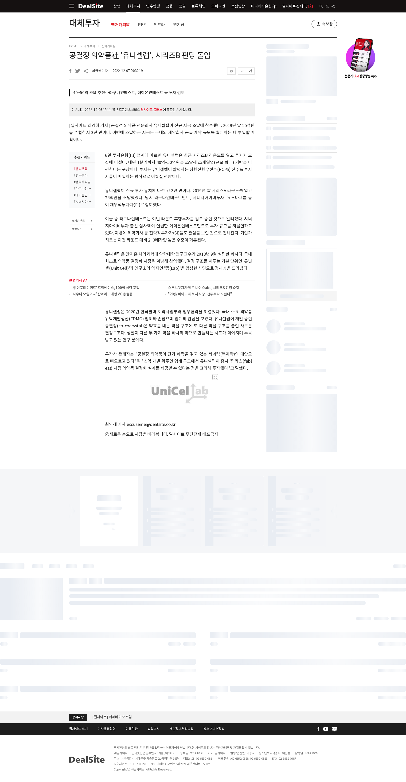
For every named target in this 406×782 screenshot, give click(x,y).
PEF (141, 24)
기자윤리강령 (107, 729)
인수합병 (153, 6)
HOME (73, 46)
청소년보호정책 (213, 729)
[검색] (321, 6)
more (85, 280)
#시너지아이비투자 (83, 201)
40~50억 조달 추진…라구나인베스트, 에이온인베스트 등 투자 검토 (129, 92)
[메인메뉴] (71, 6)
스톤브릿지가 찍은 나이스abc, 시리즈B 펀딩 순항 (203, 288)
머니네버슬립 (261, 6)
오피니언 (218, 6)
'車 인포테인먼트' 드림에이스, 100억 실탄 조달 (105, 288)
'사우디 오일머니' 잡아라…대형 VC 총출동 (102, 294)
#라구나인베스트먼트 (83, 188)
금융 (169, 6)
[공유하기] (333, 6)
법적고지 (154, 729)
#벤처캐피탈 (82, 182)
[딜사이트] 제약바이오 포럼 (112, 717)
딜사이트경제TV (295, 6)
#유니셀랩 (81, 169)
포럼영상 (238, 6)
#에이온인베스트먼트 (83, 195)
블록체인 (198, 6)
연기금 (178, 24)
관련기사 (75, 280)
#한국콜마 (81, 175)
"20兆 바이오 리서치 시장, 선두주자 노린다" (200, 294)
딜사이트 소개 (78, 729)
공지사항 (77, 717)
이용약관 (131, 729)
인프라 (159, 24)
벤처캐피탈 (120, 24)
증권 (182, 6)
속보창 (327, 24)
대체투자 (133, 6)
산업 (117, 6)
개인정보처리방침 (181, 729)
